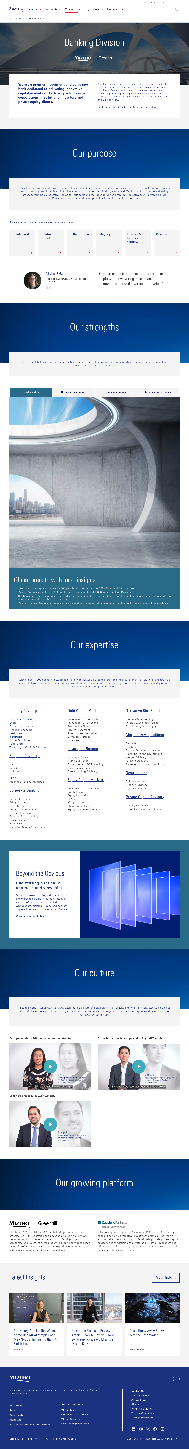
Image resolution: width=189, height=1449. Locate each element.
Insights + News (92, 9)
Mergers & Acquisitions (145, 735)
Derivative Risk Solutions (145, 711)
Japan (13, 1410)
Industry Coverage (24, 711)
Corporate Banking (24, 791)
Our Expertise (136, 107)
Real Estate (16, 744)
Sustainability (113, 9)
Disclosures (16, 1439)
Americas (15, 1420)
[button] (35, 9)
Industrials (15, 737)
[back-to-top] (176, 1379)
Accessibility (138, 1400)
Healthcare (16, 733)
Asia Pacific (16, 1415)
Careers (166, 3)
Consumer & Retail (21, 719)
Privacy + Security (141, 1409)
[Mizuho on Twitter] (148, 1429)
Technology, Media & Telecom (27, 747)
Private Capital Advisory (145, 797)
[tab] (30, 392)
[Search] (177, 10)
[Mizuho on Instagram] (162, 1429)
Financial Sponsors (21, 730)
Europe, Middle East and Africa (29, 1425)
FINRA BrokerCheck (64, 1439)
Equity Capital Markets (86, 780)
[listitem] (36, 18)
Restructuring (137, 773)
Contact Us (137, 1391)
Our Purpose (104, 107)
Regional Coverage (24, 756)
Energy (13, 723)
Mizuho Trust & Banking (74, 1415)
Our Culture (150, 107)
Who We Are (52, 9)
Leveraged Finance (83, 749)
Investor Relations (38, 1439)
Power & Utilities (19, 740)
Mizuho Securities (71, 1419)
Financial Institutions (22, 726)
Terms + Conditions (142, 1413)
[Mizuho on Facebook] (155, 1429)
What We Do (71, 9)
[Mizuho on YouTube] (141, 1429)
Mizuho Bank (68, 1410)
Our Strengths (120, 107)
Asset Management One (75, 1424)
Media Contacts (140, 1396)
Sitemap (136, 1404)
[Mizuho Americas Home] (16, 9)
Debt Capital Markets (85, 711)
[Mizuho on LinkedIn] (133, 1429)
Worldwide (16, 1406)
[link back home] (20, 1379)
